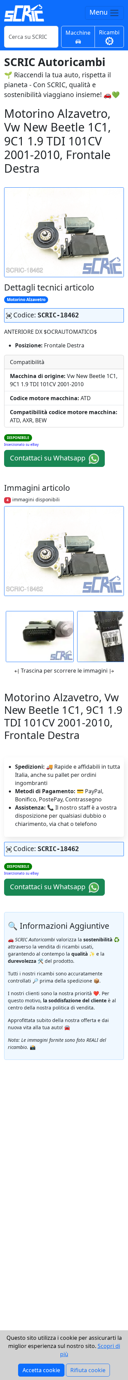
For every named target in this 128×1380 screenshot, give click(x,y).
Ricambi (109, 32)
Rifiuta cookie (87, 1370)
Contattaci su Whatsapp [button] (48, 457)
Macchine (78, 32)
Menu (99, 12)
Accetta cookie (41, 1370)
